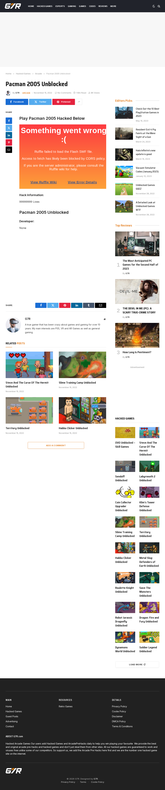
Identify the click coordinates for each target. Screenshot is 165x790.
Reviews (102, 6)
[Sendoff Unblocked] (125, 466)
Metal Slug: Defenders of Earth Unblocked (149, 562)
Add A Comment (56, 445)
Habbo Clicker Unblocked (73, 428)
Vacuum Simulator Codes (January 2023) (147, 170)
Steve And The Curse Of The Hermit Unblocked (27, 385)
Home (31, 6)
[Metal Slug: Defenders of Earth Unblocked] (149, 548)
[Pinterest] (9, 142)
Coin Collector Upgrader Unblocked (123, 506)
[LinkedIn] (9, 135)
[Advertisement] (82, 39)
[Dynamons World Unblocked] (125, 637)
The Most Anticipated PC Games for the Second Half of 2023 (140, 265)
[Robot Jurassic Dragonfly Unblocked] (125, 607)
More (113, 6)
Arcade (26, 93)
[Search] (158, 6)
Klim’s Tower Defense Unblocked (147, 506)
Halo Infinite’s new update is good (145, 152)
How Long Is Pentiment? (137, 352)
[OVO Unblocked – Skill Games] (125, 432)
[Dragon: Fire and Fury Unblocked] (149, 607)
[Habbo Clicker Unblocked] (82, 410)
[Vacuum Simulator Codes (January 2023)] (124, 172)
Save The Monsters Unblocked (145, 592)
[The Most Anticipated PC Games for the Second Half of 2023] (137, 243)
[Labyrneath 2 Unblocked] (149, 466)
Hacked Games (44, 6)
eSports (60, 6)
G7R (17, 93)
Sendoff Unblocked (121, 478)
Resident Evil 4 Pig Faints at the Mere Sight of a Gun (146, 133)
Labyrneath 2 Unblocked (147, 478)
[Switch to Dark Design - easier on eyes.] (154, 6)
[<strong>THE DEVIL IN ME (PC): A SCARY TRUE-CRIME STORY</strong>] (137, 291)
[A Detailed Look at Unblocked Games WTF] (124, 206)
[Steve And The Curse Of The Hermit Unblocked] (29, 365)
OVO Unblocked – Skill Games (125, 445)
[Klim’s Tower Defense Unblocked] (149, 492)
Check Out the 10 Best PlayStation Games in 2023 (147, 112)
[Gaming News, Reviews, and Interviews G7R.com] (13, 6)
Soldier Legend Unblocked (148, 649)
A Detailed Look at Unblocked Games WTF (145, 206)
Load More (136, 664)
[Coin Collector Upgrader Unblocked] (125, 492)
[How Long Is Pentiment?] (137, 335)
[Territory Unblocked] (29, 410)
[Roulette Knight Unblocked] (125, 577)
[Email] (9, 149)
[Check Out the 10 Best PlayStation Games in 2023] (124, 113)
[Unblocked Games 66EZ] (124, 189)
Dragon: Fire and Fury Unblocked (149, 620)
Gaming (72, 6)
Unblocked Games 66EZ (145, 187)
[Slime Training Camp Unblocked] (82, 365)
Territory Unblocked (17, 428)
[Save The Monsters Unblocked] (149, 577)
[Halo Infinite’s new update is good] (124, 154)
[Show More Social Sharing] (79, 102)
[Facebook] (9, 121)
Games (82, 6)
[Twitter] (9, 128)
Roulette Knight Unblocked (124, 590)
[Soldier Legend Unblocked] (149, 637)
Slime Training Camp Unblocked (77, 383)
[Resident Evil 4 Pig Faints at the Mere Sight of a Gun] (124, 133)
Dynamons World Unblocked (125, 649)
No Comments (64, 93)
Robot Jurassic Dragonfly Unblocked (123, 621)
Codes (92, 6)
